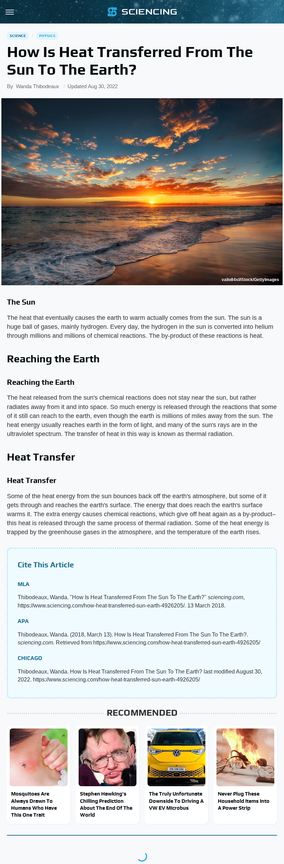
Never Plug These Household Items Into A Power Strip (243, 801)
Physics (47, 36)
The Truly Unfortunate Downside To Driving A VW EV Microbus (176, 801)
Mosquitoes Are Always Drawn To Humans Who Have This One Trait (34, 804)
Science (18, 36)
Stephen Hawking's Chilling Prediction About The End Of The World (106, 804)
